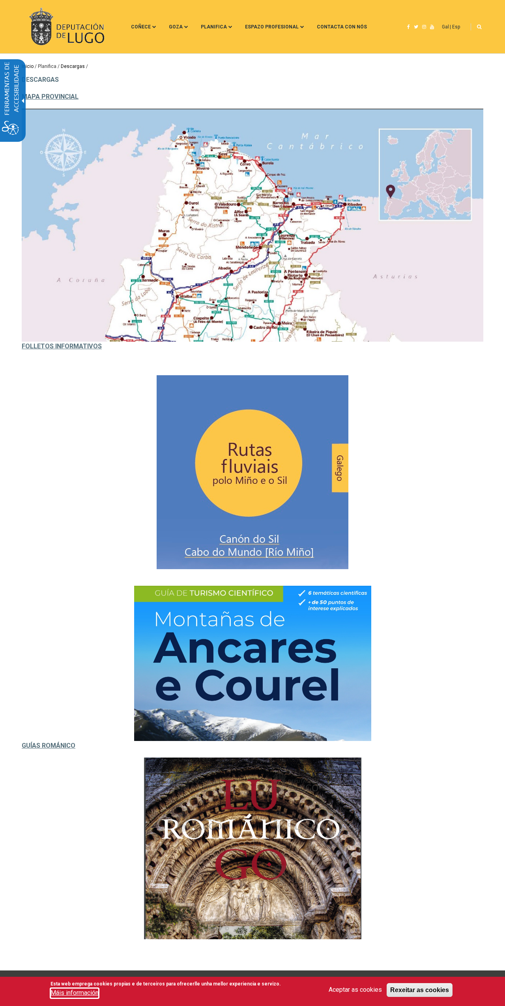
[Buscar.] (479, 26)
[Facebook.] (408, 26)
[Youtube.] (432, 26)
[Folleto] (252, 472)
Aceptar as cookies (355, 989)
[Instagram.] (424, 26)
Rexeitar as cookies (419, 989)
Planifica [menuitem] (214, 27)
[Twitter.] (416, 26)
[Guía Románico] (252, 848)
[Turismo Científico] (252, 663)
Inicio (28, 66)
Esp (456, 27)
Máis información (74, 993)
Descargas (73, 66)
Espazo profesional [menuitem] (272, 27)
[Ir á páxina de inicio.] (66, 27)
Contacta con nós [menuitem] (342, 27)
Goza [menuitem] (176, 27)
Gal (445, 27)
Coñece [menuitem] (141, 27)
